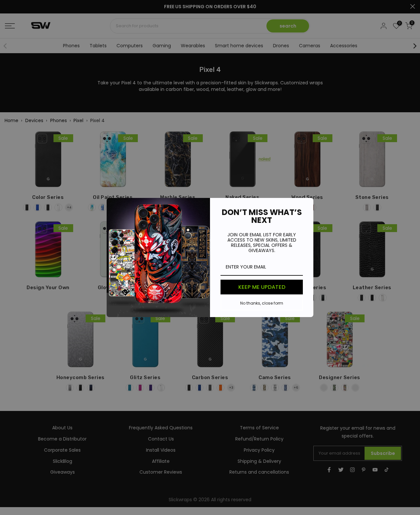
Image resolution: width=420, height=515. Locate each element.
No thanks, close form (261, 303)
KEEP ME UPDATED (261, 287)
